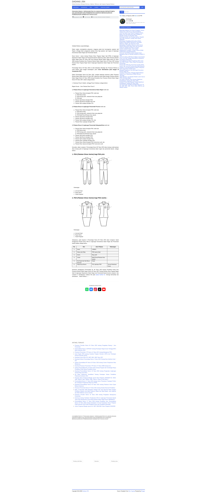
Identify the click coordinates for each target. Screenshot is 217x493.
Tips (91, 7)
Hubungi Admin (105, 7)
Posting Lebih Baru (77, 461)
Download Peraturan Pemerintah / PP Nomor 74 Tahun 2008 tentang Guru (93, 365)
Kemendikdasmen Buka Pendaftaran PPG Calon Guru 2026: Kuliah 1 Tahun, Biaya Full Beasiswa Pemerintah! (131, 62)
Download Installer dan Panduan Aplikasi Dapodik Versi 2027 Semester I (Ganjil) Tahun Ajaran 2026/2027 (132, 38)
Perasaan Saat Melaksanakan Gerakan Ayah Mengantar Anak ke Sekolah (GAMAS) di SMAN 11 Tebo (132, 54)
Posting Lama (114, 461)
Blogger (143, 491)
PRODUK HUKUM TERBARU (104, 17)
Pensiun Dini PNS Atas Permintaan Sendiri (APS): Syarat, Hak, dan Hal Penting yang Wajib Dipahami (132, 65)
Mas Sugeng (132, 491)
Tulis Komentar (87, 17)
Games (96, 7)
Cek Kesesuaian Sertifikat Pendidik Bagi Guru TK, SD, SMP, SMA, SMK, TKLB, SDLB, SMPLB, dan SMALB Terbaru (132, 86)
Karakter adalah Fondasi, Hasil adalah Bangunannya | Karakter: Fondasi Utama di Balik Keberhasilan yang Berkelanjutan (131, 50)
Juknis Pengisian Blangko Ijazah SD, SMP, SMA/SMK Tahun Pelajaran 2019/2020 (95, 406)
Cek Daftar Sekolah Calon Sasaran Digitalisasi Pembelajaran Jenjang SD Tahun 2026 (131, 80)
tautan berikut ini (100, 274)
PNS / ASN (95, 17)
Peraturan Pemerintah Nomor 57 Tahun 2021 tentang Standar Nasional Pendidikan (95, 387)
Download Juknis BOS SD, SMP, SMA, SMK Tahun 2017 (89, 357)
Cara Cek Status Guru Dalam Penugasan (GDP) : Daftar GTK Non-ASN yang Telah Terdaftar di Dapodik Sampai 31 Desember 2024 (132, 34)
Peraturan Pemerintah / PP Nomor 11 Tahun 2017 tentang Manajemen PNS (93, 352)
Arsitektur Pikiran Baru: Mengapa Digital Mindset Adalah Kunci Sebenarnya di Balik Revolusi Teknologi (131, 74)
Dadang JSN (78, 1)
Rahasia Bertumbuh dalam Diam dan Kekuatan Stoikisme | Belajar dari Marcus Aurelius (131, 47)
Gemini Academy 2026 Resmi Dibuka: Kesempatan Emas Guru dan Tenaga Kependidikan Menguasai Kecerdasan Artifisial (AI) (132, 58)
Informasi (84, 7)
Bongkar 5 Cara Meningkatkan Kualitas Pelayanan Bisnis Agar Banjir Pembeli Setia (132, 68)
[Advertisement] (95, 32)
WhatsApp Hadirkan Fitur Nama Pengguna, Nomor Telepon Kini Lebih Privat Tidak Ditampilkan (132, 31)
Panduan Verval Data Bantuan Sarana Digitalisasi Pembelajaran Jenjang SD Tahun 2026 (132, 82)
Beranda (76, 7)
